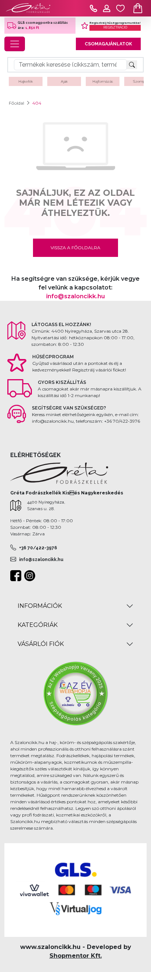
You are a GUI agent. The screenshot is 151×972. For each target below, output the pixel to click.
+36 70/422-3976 (38, 547)
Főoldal (16, 103)
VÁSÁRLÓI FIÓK (41, 643)
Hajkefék (25, 81)
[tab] (75, 606)
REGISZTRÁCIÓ (115, 27)
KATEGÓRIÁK (38, 624)
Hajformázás (102, 81)
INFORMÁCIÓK (40, 605)
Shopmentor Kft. (75, 955)
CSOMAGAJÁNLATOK (108, 43)
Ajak (64, 81)
